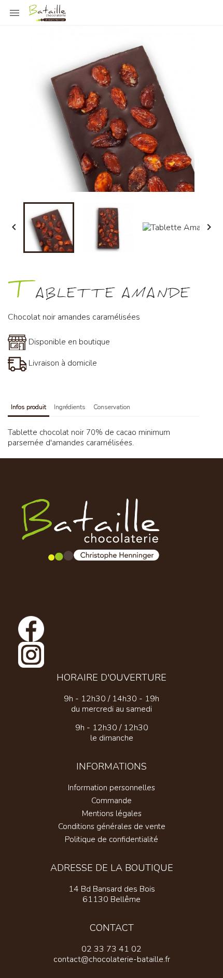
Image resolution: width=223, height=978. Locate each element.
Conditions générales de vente (111, 826)
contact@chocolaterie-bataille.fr (111, 959)
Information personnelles (111, 788)
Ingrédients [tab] (70, 407)
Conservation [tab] (111, 407)
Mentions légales (112, 813)
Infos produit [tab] (28, 407)
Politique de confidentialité (111, 839)
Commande (111, 800)
